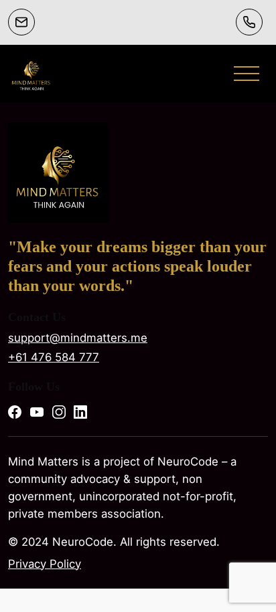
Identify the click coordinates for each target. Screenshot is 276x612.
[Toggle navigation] (246, 73)
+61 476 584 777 (53, 357)
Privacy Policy (44, 564)
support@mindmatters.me (77, 337)
